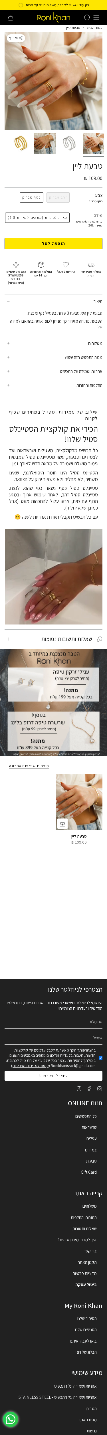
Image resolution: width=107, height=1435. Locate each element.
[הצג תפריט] (96, 17)
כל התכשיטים (86, 1116)
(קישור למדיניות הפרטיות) (30, 1065)
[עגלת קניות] (11, 17)
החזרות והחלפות (84, 1217)
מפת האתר (87, 1419)
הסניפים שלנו (86, 1329)
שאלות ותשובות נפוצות (66, 639)
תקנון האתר (87, 1262)
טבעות (91, 1161)
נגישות (92, 1431)
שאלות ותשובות (84, 1228)
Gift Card (89, 1172)
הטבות (91, 1408)
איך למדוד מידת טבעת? (77, 1239)
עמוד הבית (94, 27)
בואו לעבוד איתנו (83, 1341)
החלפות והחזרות (89, 385)
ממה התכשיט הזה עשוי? (83, 357)
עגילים (91, 1138)
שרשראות (89, 1127)
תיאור (98, 301)
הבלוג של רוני (86, 1352)
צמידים (91, 1150)
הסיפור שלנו (87, 1318)
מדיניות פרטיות (84, 1273)
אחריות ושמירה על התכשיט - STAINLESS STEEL (58, 1397)
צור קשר (90, 1251)
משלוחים (95, 343)
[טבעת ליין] (79, 802)
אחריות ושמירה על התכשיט (81, 371)
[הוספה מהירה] (62, 823)
